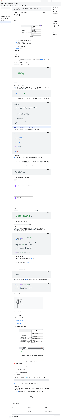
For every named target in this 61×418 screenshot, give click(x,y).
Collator (32, 258)
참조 (15, 5)
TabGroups (17, 48)
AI (12, 5)
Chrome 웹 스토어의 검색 (19, 320)
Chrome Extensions (8, 3)
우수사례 (29, 410)
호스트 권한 (17, 165)
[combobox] (44, 1)
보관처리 (29, 411)
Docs (2, 3)
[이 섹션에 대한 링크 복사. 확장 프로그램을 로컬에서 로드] (25, 311)
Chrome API (36, 223)
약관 (12, 416)
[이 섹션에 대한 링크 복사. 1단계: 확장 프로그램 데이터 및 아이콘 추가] (29, 62)
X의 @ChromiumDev (47, 408)
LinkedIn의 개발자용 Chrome (48, 411)
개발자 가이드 (17, 391)
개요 (1, 5)
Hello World (45, 53)
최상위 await (29, 127)
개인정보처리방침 (16, 416)
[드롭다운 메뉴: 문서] (15, 0)
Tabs (16, 42)
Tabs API (15, 157)
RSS (45, 412)
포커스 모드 (15, 383)
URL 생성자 (27, 262)
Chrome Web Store (23, 5)
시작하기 (5, 5)
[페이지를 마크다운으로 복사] (23, 15)
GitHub (41, 59)
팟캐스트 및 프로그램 (31, 412)
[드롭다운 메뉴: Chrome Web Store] (27, 5)
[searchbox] (5, 8)
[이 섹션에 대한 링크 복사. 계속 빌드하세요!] (21, 374)
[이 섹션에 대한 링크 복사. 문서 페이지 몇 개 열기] (22, 315)
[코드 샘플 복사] (48, 67)
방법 (10, 5)
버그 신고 (13, 408)
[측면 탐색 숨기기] (10, 416)
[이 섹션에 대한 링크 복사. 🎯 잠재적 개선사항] (23, 363)
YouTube (46, 410)
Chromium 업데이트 (31, 408)
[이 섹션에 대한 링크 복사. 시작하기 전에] (20, 50)
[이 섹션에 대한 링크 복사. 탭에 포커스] (18, 226)
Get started (15, 3)
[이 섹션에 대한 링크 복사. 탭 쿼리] (17, 208)
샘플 (18, 5)
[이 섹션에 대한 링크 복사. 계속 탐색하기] (20, 386)
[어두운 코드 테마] (47, 67)
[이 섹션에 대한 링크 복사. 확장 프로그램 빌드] (22, 56)
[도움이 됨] (47, 12)
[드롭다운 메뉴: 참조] (17, 5)
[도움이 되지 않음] (48, 12)
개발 (7, 5)
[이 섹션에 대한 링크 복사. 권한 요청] (17, 159)
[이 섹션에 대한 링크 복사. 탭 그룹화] (17, 266)
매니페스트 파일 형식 (18, 323)
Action (17, 40)
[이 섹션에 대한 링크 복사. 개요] (16, 20)
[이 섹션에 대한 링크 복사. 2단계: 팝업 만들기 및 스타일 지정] (26, 85)
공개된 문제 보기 (14, 410)
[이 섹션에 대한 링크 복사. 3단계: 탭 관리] (19, 155)
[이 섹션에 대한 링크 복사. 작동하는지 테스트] (22, 293)
